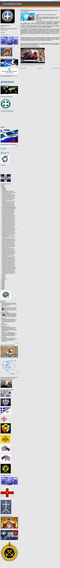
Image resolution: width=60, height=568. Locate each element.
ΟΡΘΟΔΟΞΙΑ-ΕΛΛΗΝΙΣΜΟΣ (5, 312)
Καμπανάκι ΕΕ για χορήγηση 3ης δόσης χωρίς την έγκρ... (8, 230)
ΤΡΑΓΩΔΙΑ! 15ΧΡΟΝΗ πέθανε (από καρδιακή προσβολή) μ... (9, 268)
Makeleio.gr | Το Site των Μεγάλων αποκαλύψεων (8, 332)
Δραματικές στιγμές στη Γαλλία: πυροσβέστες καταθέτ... (8, 249)
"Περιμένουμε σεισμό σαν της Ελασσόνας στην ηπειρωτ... (8, 195)
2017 (2, 282)
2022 (2, 186)
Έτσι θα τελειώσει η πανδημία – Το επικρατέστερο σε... (8, 202)
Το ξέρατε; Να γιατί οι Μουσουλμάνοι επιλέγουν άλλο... (8, 269)
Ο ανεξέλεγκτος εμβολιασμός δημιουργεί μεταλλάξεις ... (8, 210)
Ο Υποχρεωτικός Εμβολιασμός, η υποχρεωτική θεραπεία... (8, 236)
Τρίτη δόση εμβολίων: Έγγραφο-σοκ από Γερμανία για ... (8, 266)
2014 (2, 284)
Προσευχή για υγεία (4, 200)
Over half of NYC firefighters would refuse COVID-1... (8, 191)
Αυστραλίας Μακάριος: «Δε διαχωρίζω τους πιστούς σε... (8, 221)
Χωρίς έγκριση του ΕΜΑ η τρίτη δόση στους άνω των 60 (8, 225)
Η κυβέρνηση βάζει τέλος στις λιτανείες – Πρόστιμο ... (8, 219)
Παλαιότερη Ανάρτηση (56, 68)
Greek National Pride (4, 324)
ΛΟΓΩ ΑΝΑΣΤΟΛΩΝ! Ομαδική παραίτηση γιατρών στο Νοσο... (9, 272)
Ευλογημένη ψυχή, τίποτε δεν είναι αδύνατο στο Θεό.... (8, 197)
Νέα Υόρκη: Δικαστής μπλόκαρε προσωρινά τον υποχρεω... (9, 251)
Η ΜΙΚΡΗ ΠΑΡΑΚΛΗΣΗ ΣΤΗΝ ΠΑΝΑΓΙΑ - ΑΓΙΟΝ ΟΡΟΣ (8, 203)
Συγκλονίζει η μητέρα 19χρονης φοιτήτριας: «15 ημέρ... (8, 241)
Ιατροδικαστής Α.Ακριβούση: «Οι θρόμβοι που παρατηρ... (8, 257)
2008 (2, 289)
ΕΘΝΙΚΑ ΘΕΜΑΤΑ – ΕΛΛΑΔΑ (5, 326)
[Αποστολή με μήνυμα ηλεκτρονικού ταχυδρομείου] (31, 65)
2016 (2, 283)
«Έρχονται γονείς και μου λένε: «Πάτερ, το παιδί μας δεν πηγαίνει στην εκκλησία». (11, 308)
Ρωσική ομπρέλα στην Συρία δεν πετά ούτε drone (7, 254)
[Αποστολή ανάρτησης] (30, 65)
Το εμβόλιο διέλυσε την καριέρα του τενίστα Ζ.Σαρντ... (8, 214)
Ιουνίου (3, 275)
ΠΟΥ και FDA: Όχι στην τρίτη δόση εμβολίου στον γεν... (8, 258)
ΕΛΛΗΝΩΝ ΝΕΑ (12, 3)
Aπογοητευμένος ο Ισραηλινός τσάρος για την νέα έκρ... (8, 253)
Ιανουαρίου (3, 279)
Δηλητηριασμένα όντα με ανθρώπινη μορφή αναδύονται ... (9, 259)
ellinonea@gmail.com (9, 76)
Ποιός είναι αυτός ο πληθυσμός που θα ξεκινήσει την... (8, 238)
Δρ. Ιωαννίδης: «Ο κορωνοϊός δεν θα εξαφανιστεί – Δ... (8, 255)
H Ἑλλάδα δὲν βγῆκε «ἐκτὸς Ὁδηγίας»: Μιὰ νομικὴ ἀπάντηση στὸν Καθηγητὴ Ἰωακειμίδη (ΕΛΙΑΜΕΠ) (10, 314)
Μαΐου (3, 276)
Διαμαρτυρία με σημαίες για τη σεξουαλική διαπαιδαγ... (8, 229)
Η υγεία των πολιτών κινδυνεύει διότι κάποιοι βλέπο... (8, 213)
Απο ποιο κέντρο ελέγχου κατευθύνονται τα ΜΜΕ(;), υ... (8, 212)
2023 (2, 185)
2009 (2, 288)
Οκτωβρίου (3, 189)
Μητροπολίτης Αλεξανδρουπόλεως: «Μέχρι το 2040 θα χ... (8, 273)
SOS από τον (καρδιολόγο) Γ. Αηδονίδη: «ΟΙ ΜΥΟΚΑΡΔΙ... (8, 271)
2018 (2, 281)
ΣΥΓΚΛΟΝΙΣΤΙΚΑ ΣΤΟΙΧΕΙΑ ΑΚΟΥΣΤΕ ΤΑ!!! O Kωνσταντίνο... (9, 239)
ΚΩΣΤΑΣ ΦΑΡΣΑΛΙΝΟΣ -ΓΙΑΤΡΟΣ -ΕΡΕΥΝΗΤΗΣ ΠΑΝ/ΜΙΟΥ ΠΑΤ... (9, 208)
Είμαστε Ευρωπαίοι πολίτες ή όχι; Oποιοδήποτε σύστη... (8, 206)
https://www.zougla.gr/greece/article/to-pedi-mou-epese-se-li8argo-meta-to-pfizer (33, 64)
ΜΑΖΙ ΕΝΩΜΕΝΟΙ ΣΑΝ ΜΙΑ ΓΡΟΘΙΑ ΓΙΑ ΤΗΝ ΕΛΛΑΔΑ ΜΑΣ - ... (9, 252)
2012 (2, 286)
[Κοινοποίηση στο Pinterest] (34, 65)
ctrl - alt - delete (3, 237)
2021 (2, 187)
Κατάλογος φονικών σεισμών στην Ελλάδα (7, 199)
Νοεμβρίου (3, 188)
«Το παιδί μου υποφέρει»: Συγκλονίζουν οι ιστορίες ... (8, 211)
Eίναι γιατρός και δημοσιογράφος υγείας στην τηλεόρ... (8, 226)
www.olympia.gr (4, 302)
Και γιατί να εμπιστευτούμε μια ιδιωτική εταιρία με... (8, 231)
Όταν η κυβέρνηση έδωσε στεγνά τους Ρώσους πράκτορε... (9, 232)
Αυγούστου (3, 274)
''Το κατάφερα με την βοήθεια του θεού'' (6, 193)
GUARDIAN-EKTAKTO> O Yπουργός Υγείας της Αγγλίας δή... (9, 267)
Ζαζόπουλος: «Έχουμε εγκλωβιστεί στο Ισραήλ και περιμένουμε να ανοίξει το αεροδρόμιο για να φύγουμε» (8, 333)
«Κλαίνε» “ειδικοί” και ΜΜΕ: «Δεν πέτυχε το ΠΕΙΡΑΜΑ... (8, 244)
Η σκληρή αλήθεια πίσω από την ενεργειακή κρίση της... (8, 198)
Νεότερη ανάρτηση (23, 68)
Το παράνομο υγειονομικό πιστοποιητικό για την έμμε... (8, 243)
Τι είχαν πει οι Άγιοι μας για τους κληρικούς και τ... (7, 227)
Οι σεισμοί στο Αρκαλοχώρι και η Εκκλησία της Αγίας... (8, 196)
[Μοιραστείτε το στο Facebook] (33, 65)
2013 (2, 285)
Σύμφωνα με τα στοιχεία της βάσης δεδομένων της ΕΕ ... (8, 216)
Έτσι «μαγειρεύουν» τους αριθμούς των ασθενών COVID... (8, 270)
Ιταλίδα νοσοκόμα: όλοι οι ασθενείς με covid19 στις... (8, 234)
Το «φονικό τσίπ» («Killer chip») (5, 247)
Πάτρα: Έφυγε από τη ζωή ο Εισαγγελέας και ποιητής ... (8, 262)
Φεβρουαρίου (3, 278)
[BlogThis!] (32, 65)
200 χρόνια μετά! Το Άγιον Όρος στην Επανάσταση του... (8, 201)
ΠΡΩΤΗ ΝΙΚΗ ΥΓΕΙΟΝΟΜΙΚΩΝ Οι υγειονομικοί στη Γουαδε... (9, 223)
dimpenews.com (4, 318)
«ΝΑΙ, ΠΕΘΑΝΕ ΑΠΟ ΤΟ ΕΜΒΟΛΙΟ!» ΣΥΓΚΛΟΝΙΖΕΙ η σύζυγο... (9, 240)
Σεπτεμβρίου (3, 190)
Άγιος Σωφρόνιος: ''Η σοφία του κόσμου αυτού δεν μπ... (8, 215)
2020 (2, 280)
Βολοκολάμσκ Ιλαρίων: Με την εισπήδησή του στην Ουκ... (8, 245)
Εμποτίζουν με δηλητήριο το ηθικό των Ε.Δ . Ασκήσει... (8, 260)
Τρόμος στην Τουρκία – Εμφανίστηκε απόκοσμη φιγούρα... (9, 228)
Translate (7, 34)
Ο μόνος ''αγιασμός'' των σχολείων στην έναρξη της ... (8, 264)
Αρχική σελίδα (39, 68)
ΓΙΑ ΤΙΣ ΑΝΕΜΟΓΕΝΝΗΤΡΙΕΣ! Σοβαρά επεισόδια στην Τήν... (9, 217)
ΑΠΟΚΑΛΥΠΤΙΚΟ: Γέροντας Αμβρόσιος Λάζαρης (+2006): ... (9, 256)
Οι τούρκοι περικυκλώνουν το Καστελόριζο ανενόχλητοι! (8, 204)
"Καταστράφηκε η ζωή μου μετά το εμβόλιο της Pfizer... (8, 242)
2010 (2, 287)
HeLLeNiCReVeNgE (4, 337)
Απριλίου (3, 277)
